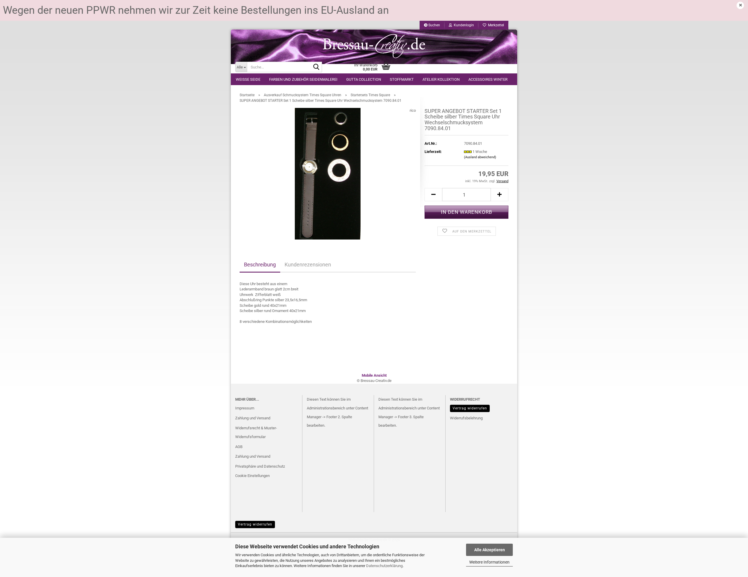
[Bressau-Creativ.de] (374, 46)
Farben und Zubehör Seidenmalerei (303, 79)
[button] (433, 194)
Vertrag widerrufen (470, 408)
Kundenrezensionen (308, 264)
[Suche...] (316, 67)
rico (413, 110)
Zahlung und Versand (252, 418)
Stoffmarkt (402, 79)
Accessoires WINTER (488, 79)
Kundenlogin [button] (463, 25)
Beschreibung (260, 264)
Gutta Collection (363, 79)
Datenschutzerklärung (384, 566)
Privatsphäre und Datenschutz (260, 466)
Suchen (433, 25)
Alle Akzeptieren (489, 549)
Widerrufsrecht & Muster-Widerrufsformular (256, 432)
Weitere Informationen (489, 562)
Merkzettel (495, 25)
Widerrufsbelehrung (466, 418)
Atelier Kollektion (441, 79)
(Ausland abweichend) (480, 157)
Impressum (244, 408)
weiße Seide (248, 79)
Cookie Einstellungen (252, 475)
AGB (239, 447)
